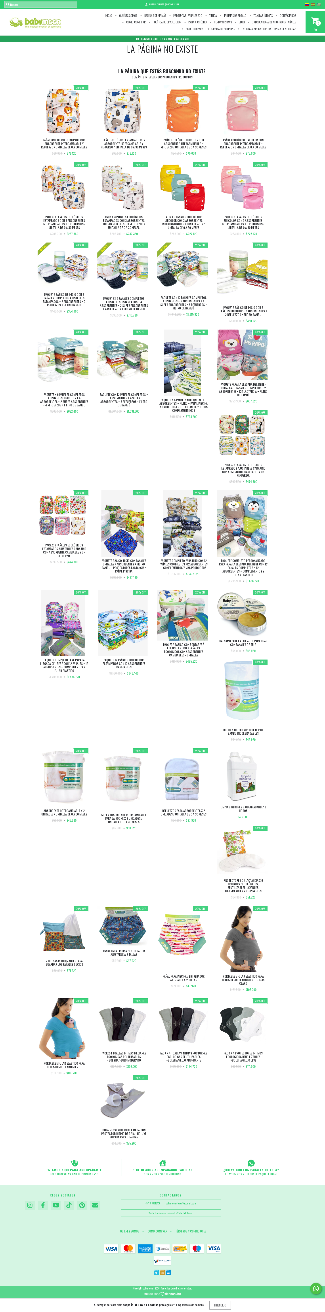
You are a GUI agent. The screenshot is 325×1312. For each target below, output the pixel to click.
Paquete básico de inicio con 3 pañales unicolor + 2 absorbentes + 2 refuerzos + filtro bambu (243, 311)
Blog (241, 22)
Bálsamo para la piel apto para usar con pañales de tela (243, 643)
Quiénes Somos (128, 15)
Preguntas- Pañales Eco (187, 15)
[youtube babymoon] (56, 1205)
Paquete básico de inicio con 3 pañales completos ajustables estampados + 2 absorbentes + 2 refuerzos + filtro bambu (64, 299)
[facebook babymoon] (43, 1205)
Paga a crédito (197, 22)
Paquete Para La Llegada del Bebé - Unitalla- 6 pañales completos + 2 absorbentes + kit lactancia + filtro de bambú (243, 389)
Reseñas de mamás (155, 15)
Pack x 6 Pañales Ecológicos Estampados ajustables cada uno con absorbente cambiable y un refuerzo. (243, 470)
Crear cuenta (156, 4)
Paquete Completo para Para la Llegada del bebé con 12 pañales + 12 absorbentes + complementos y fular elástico (64, 665)
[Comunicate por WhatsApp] (316, 1288)
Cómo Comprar (136, 22)
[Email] (95, 1205)
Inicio (108, 15)
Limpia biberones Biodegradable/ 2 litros (243, 809)
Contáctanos (287, 15)
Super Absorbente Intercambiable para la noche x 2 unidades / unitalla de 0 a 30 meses (123, 818)
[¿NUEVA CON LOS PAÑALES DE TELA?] (251, 1163)
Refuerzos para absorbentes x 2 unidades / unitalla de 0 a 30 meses (183, 812)
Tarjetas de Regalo (235, 15)
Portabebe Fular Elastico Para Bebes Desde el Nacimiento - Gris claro (243, 980)
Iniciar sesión (173, 4)
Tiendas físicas (222, 22)
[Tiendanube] (162, 1295)
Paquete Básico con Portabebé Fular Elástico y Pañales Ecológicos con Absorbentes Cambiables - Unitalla (183, 649)
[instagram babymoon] (30, 1205)
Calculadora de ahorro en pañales (273, 22)
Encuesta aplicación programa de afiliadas (268, 28)
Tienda (213, 15)
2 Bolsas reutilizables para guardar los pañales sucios (64, 962)
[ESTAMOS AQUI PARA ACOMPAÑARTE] (74, 1163)
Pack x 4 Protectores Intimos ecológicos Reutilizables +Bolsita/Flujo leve (243, 1056)
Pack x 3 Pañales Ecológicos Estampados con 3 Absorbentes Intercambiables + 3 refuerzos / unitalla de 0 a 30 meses (64, 222)
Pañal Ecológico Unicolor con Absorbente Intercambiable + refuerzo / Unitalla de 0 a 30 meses (183, 143)
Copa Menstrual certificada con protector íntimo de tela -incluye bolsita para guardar (123, 1133)
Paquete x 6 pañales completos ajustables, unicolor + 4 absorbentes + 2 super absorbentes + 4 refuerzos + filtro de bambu (64, 399)
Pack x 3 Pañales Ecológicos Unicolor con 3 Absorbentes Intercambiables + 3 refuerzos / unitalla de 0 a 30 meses (183, 222)
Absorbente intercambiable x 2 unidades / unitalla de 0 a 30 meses (64, 812)
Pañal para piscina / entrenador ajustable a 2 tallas (124, 952)
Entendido (220, 1305)
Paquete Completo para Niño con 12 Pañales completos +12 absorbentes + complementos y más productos (183, 564)
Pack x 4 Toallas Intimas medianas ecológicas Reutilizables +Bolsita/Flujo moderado (123, 1056)
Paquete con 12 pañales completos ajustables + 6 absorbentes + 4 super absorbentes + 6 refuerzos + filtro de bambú (183, 302)
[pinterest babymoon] (82, 1205)
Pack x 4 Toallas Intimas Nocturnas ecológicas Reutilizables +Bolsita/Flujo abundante (183, 1056)
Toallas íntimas (263, 15)
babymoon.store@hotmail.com (181, 1203)
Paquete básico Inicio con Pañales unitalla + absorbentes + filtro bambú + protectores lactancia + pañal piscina (123, 565)
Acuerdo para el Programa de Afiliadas (210, 28)
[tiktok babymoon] (69, 1205)
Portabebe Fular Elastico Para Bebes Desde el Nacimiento (64, 1065)
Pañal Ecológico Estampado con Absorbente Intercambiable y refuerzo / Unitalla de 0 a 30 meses (64, 143)
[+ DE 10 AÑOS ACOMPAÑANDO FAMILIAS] (162, 1163)
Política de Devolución (166, 22)
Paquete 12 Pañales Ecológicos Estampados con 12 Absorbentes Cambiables (124, 663)
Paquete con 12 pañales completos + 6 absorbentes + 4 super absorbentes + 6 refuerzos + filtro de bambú (124, 399)
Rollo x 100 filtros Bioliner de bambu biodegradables (243, 731)
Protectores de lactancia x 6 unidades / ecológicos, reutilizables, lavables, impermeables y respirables (243, 885)
